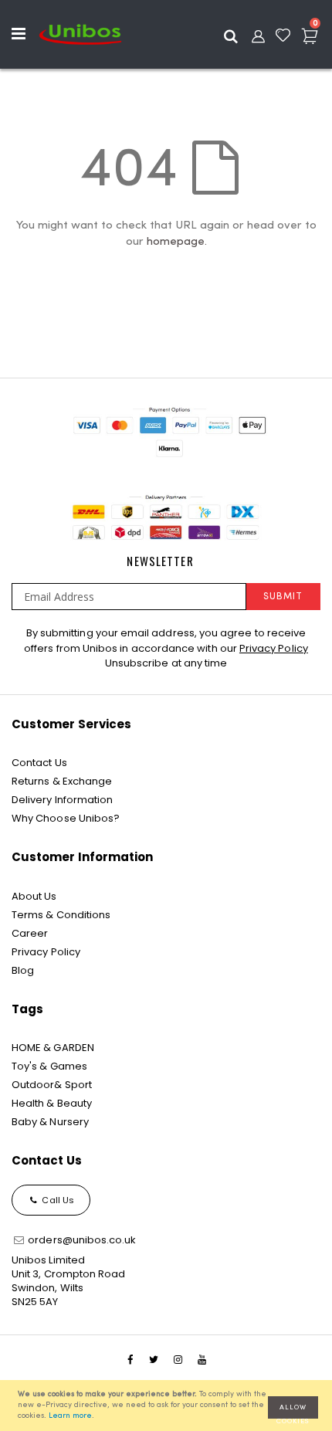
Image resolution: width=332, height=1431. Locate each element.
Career (30, 933)
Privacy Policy (273, 648)
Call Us (56, 1200)
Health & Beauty (52, 1103)
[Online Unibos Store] (80, 34)
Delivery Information (62, 799)
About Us (34, 896)
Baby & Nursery (50, 1121)
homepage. (177, 242)
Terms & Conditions (61, 914)
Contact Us (39, 762)
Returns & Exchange (62, 781)
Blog (23, 970)
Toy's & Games (49, 1066)
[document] (168, 1405)
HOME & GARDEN (53, 1047)
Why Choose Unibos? (66, 818)
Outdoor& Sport (52, 1084)
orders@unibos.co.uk (80, 1240)
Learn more (70, 1416)
